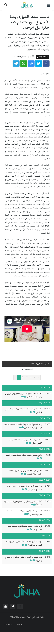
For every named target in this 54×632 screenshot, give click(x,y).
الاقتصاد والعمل (42, 57)
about (19, 625)
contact (8, 625)
